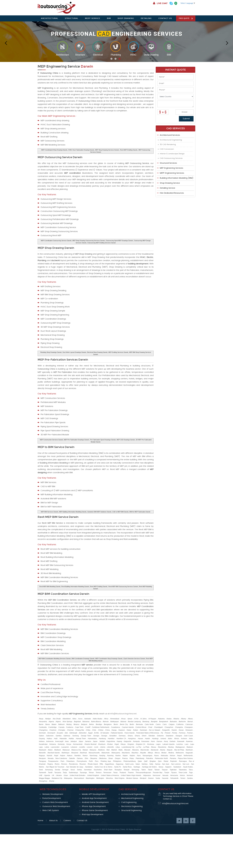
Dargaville (166, 730)
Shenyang (135, 770)
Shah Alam (108, 770)
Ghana (130, 736)
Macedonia (162, 747)
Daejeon (122, 730)
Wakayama (68, 778)
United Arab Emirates (77, 775)
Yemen (182, 778)
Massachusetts (94, 753)
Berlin (132, 724)
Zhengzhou (43, 781)
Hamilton (111, 739)
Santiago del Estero (149, 767)
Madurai (190, 747)
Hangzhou (132, 739)
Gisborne (160, 736)
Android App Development (94, 798)
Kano (153, 741)
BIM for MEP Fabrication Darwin (139, 512)
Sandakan (89, 767)
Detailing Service (167, 188)
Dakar (129, 730)
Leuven (89, 747)
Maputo (169, 750)
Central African (141, 727)
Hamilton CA (121, 739)
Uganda (47, 775)
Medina (171, 753)
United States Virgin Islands (131, 775)
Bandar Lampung (134, 722)
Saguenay (119, 764)
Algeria (51, 722)
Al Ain (136, 719)
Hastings (155, 739)
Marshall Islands (54, 753)
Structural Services (168, 163)
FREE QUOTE (184, 18)
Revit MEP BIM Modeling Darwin (49, 586)
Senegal (65, 770)
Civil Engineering (128, 802)
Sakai (138, 764)
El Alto (96, 733)
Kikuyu (123, 744)
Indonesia (50, 741)
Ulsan (66, 775)
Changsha (179, 727)
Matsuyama (116, 753)
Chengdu (61, 730)
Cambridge (52, 727)
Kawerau (189, 741)
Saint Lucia (129, 764)
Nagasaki (189, 753)
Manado (127, 750)
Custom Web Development (55, 802)
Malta (121, 750)
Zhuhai (51, 781)
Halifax (71, 739)
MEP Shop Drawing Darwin (56, 247)
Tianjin (166, 773)
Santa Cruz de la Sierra (103, 767)
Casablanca (115, 727)
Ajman (130, 719)
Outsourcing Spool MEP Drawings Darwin (119, 240)
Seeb (41, 770)
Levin (96, 747)
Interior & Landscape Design (172, 154)
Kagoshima (111, 741)
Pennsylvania (82, 761)
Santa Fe (117, 767)
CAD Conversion (167, 149)
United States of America (110, 775)
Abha (74, 719)
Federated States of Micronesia (147, 733)
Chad (150, 727)
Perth (91, 761)
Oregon (117, 758)
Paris (62, 761)
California (180, 724)
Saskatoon (177, 767)
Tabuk (150, 770)
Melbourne (180, 753)
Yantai (157, 778)
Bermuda (139, 724)
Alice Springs (67, 722)
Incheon (184, 739)
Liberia (102, 747)
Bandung (146, 722)
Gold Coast (188, 736)
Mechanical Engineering (132, 798)
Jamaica (88, 741)
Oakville (72, 758)
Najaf (56, 756)
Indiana (41, 741)
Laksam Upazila (168, 744)
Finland (167, 733)
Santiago (136, 767)
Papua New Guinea (185, 758)
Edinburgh (73, 733)
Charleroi (52, 730)
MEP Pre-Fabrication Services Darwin (63, 359)
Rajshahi (173, 761)
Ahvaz (123, 719)
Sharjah (126, 770)
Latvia (47, 747)
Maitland (57, 750)
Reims (57, 764)
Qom (160, 761)
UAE (40, 775)
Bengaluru (108, 724)
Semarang (49, 770)
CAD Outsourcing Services (171, 158)
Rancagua (183, 761)
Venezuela (174, 775)
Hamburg (102, 739)
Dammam (143, 730)
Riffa (101, 764)
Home (40, 821)
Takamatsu (183, 770)
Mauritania (126, 753)
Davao (181, 730)
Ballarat (123, 722)
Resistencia (73, 764)
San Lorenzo (176, 764)
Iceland (163, 739)
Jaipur (81, 741)
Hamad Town (81, 739)
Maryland (74, 753)
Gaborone (50, 736)
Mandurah (154, 750)
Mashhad (83, 753)
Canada (61, 727)
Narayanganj (147, 756)
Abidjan (48, 719)
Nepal (179, 756)
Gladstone (169, 736)
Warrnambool (79, 778)
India (191, 739)
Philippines (117, 761)
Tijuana (174, 773)
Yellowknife (174, 778)
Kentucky (61, 744)
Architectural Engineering (171, 140)
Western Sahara (132, 778)
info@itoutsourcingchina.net (123, 714)
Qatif (145, 761)
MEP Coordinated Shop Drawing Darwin (54, 150)
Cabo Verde (149, 724)
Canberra (69, 727)
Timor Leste (183, 773)
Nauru (156, 756)
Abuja (41, 719)
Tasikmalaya (73, 773)
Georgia (96, 736)
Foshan (190, 733)
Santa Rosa (127, 767)
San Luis (186, 764)
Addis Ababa (97, 719)
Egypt (90, 733)
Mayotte (143, 753)
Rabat (166, 761)
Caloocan (189, 724)
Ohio (86, 758)
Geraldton (113, 736)
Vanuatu (165, 775)
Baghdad (77, 722)
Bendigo (99, 724)
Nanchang (93, 756)
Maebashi (42, 750)
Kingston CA (140, 744)
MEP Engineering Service (59, 66)
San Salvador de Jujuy (74, 767)
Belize (91, 724)
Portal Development (51, 798)
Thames (131, 773)
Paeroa (125, 758)
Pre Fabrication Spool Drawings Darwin (103, 440)
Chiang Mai (79, 730)
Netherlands (188, 756)
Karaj (166, 741)
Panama (173, 758)
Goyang (42, 739)
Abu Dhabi (57, 719)
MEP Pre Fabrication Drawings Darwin (76, 440)
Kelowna (52, 744)
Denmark (42, 733)
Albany (183, 719)
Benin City (124, 724)
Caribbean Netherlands (100, 727)
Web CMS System (50, 810)
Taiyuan (165, 770)
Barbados (173, 722)
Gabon (41, 736)
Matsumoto (106, 753)
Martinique (65, 753)
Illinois (176, 739)
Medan (164, 753)
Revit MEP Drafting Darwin (128, 150)
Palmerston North (161, 758)
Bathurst (61, 724)
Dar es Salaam (154, 730)
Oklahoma (103, 758)
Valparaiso (147, 775)
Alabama (161, 719)
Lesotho (82, 747)
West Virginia (119, 778)
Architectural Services (170, 135)
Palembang (140, 758)
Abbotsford (67, 719)
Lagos (158, 744)
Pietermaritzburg (130, 761)
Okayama (93, 758)
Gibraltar (151, 736)
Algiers (58, 722)
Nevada (51, 758)
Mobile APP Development (93, 794)
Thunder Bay (157, 773)
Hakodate (63, 739)
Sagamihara (109, 764)
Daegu (114, 730)
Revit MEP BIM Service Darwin (58, 517)
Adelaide (87, 719)
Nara (139, 756)
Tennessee (107, 773)
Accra (80, 719)
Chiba (88, 730)
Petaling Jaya (106, 761)
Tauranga (83, 773)
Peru (96, 761)
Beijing (69, 724)
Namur (85, 756)
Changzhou (43, 730)
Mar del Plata (179, 750)
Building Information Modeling (54, 463)
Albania (176, 719)
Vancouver (156, 775)
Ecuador (60, 733)
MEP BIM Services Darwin (49, 512)
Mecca (157, 753)
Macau (153, 747)
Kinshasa (150, 744)
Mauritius (135, 753)
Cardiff (87, 727)
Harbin (147, 739)
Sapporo (168, 767)
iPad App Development (92, 814)
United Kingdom (93, 775)
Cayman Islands (128, 727)
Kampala (136, 741)
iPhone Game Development (95, 810)
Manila (162, 750)
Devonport (51, 733)
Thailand (122, 773)
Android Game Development (95, 802)
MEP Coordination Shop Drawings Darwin (108, 658)
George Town (86, 736)
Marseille (42, 753)
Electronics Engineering (132, 806)
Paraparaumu (53, 761)
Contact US (82, 821)
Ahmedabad (114, 719)
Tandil (50, 773)
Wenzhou (109, 778)
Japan (95, 741)
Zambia (190, 778)
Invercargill (59, 741)
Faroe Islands (130, 733)
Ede (66, 733)
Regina (50, 764)
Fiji (162, 733)
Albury (190, 719)
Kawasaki (180, 741)
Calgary (171, 724)
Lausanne (65, 747)
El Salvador (105, 733)
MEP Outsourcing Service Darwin (60, 157)
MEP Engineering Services (171, 168)
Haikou (49, 739)
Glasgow (179, 736)
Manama (135, 750)
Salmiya (145, 764)
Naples (132, 756)
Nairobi (49, 756)
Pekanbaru (70, 761)
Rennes (64, 764)
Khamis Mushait (90, 744)
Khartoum (101, 744)
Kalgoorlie (127, 741)
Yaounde (165, 778)
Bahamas (86, 722)
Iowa (67, 741)
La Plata (146, 747)
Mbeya (150, 753)
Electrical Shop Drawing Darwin (97, 352)
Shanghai (118, 770)
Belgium (84, 724)
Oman (110, 758)
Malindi (114, 750)
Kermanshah (78, 744)
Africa (106, 719)
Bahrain (106, 722)
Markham (189, 750)
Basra (47, 724)
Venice (182, 775)
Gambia (58, 736)
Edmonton (83, 733)
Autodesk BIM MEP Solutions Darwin (99, 512)
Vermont (190, 775)
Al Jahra (143, 719)
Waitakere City (57, 778)
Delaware (189, 730)
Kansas (159, 741)
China (107, 730)
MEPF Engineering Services (172, 173)
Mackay (171, 747)
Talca (191, 770)
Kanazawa (145, 741)
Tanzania (57, 773)
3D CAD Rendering (168, 144)
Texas (115, 773)
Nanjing (102, 756)
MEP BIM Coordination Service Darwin (63, 593)
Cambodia (43, 727)
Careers (67, 821)
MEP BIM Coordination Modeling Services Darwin (55, 658)
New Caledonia (61, 758)
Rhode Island (93, 764)
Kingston (131, 744)
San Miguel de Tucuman (55, 767)
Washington (90, 778)
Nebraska (164, 756)
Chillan (100, 730)
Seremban (88, 770)
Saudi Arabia (188, 767)
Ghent (144, 736)
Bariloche (182, 722)
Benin (116, 724)
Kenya (68, 744)
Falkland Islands (117, 733)
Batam (54, 724)
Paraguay (42, 761)
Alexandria (43, 722)
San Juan (165, 764)
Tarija (65, 773)
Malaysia (93, 750)
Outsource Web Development (56, 806)
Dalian (135, 730)
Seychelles (98, 770)
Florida (174, 733)
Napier (125, 756)
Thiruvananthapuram (143, 773)
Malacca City (76, 750)
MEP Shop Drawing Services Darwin (107, 150)
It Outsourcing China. (115, 829)
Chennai (70, 730)
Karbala (172, 741)
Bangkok (154, 722)
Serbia (79, 770)
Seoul (73, 770)
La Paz (138, 747)
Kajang (119, 741)
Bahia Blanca (96, 722)
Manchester (145, 750)
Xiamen (151, 778)
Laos (186, 744)
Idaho (170, 739)
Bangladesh (163, 722)
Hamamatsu (92, 739)
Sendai (57, 770)
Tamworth (42, 773)
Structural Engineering (131, 810)
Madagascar (180, 747)
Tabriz (143, 770)
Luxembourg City (128, 747)
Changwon (189, 727)
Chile (94, 730)
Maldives (101, 750)
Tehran (91, 773)
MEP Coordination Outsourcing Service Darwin (56, 240)
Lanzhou (179, 744)
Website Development (52, 794)
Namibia (77, 756)
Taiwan (157, 770)
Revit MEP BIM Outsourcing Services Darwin (123, 586)
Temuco (99, 773)
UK (53, 775)
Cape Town (79, 727)
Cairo (165, 724)
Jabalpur (73, 741)
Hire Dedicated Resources (172, 193)
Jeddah (102, 741)
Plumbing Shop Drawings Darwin (51, 352)
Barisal (190, 722)
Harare (140, 739)
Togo (191, 773)
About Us (53, 821)
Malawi (85, 750)
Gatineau (67, 736)
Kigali (117, 744)
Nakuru (69, 756)
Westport (143, 778)
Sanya (161, 767)
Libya (118, 747)
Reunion (83, 764)
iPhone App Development (94, 806)
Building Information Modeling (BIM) (176, 178)
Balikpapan (114, 722)
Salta (151, 764)
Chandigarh (158, 727)
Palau (132, 758)
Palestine (149, 758)
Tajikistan (173, 770)
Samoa (157, 764)
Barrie (41, 724)
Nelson (172, 756)
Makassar (66, 750)
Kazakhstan (43, 744)
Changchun (169, 727)
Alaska (169, 719)
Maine (50, 750)
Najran (62, 756)
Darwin (174, 730)
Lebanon (74, 747)
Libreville (110, 747)
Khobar (110, 744)
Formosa (182, 733)
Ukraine (59, 775)
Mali (108, 750)
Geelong (75, 736)
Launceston (55, 747)
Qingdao (153, 761)
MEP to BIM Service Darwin (56, 447)
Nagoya (42, 756)
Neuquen (42, 758)
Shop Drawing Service (170, 183)
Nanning (110, 756)
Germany (122, 736)
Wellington (100, 778)
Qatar (140, 761)
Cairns (158, 724)
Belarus (76, 724)
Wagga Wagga (44, 778)
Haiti (55, 739)
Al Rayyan (152, 719)
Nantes (118, 756)
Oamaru (80, 758)
